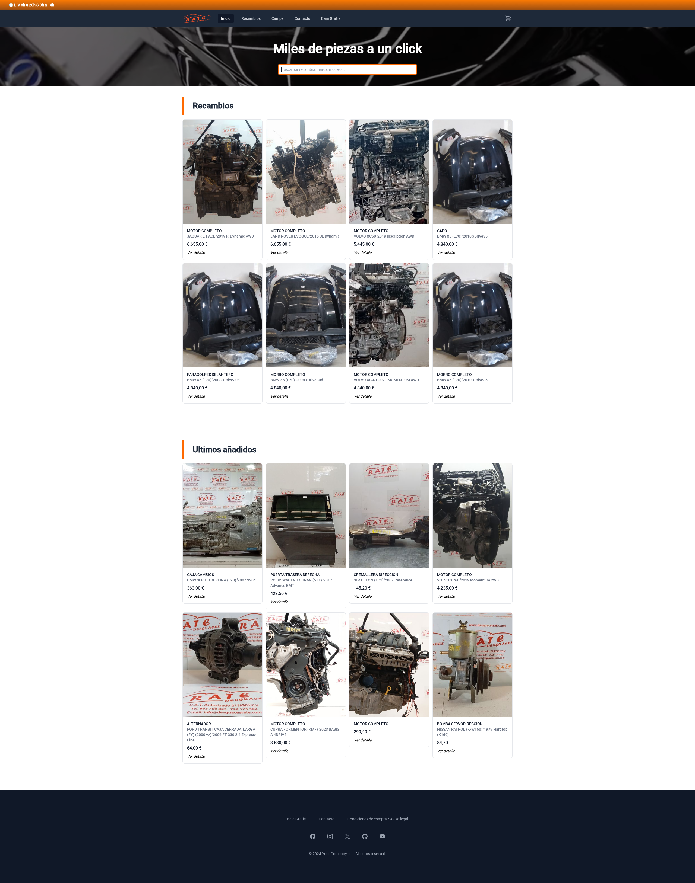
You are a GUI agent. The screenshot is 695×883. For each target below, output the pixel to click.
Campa (277, 18)
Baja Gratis (330, 18)
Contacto (302, 18)
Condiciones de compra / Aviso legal (378, 819)
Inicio (225, 18)
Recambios (251, 18)
